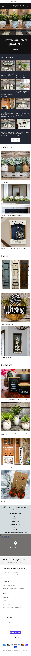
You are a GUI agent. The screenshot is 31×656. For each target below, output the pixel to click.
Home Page (5, 597)
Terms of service (16, 652)
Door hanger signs (6, 324)
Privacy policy (8, 652)
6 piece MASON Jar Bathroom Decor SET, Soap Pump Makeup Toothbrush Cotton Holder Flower (22, 112)
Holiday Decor (5, 357)
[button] (3, 6)
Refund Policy (6, 604)
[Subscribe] (23, 627)
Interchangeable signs (7, 468)
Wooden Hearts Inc (9, 650)
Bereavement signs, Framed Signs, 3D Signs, (13, 248)
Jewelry (3, 501)
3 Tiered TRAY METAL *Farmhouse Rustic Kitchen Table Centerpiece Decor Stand (22, 93)
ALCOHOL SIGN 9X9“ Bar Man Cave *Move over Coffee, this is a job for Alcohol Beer (23, 132)
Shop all (15, 49)
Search (4, 600)
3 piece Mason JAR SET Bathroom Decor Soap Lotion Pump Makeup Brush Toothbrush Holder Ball (8, 93)
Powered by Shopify (17, 650)
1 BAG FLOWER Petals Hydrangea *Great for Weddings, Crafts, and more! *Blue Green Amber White (8, 74)
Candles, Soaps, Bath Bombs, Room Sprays (13, 400)
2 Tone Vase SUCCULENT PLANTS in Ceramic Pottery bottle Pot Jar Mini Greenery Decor (22, 74)
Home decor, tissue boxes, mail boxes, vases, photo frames (15, 433)
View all (15, 140)
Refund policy (25, 650)
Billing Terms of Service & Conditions (12, 607)
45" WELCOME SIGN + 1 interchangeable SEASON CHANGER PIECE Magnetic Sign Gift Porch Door (7, 112)
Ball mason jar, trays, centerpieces (11, 215)
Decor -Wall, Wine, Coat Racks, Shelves (12, 291)
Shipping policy (23, 652)
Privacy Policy (6, 611)
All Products (4, 182)
